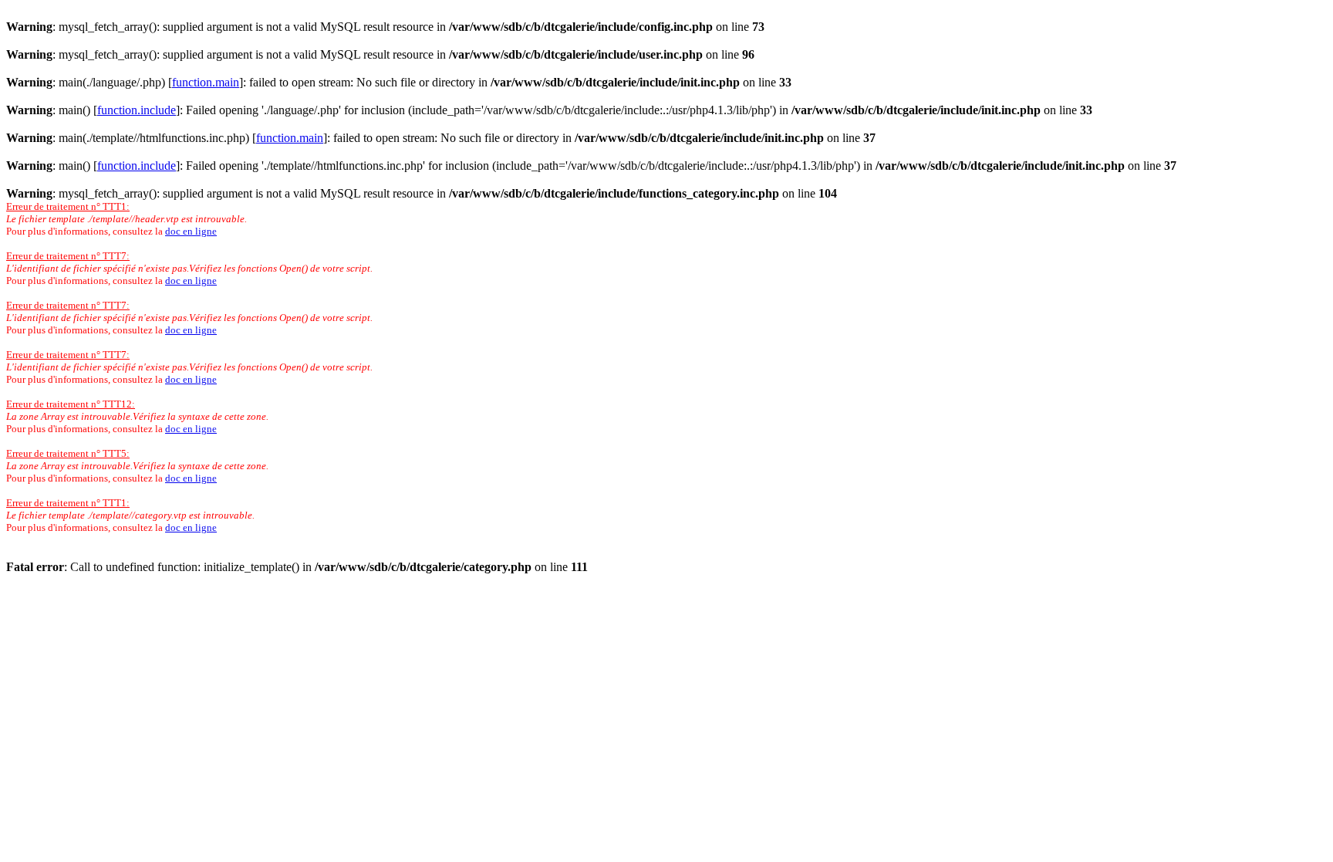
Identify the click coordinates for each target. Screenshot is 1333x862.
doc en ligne (191, 231)
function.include (136, 110)
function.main (205, 82)
